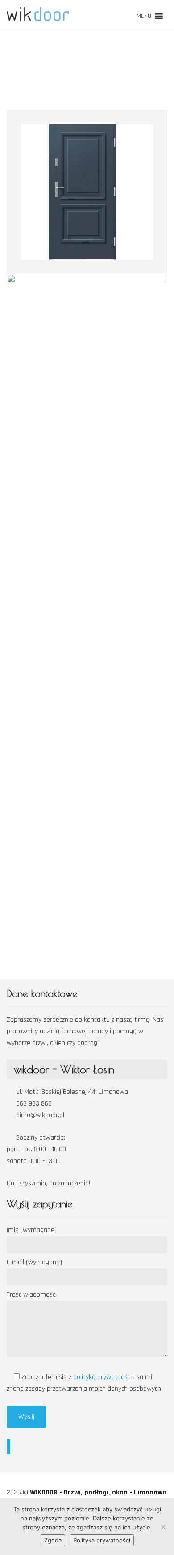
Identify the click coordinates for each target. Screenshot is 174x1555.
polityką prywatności (103, 1377)
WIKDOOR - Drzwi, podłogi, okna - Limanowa (98, 1492)
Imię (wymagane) (32, 1230)
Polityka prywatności (101, 1540)
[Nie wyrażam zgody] (162, 1526)
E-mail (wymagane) (34, 1262)
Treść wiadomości (32, 1294)
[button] (144, 16)
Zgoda (53, 1540)
